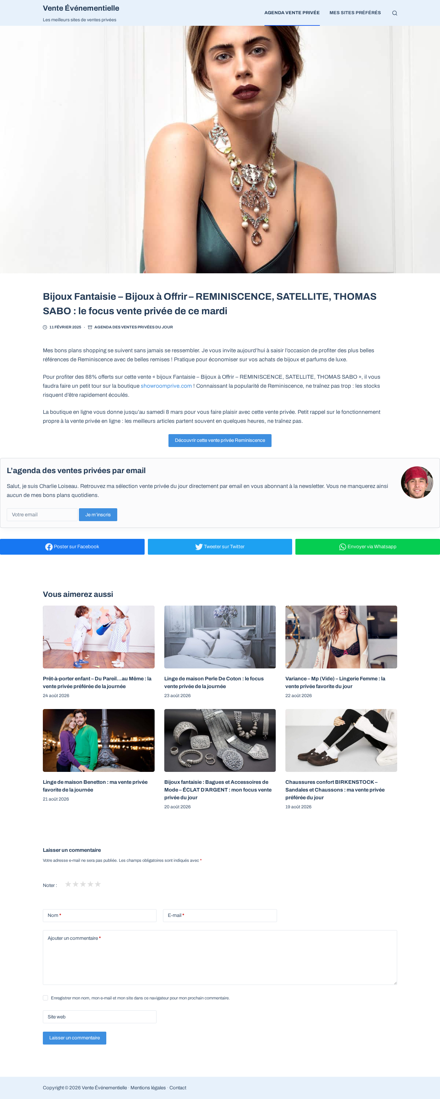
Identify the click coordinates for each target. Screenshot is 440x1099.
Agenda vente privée (292, 12)
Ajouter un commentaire (74, 938)
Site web (57, 1016)
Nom (54, 915)
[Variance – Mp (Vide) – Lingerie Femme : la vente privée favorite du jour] (341, 637)
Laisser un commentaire (74, 1037)
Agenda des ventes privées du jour (133, 327)
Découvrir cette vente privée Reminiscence (220, 440)
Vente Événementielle (81, 8)
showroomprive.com (166, 386)
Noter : (50, 885)
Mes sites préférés (355, 12)
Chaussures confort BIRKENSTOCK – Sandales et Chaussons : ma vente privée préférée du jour (335, 789)
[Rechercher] (394, 13)
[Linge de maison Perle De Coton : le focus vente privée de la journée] (220, 637)
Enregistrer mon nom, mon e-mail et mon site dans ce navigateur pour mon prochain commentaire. (140, 998)
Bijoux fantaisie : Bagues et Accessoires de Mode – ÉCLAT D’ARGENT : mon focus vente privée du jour (218, 789)
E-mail (176, 915)
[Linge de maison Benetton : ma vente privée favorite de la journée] (99, 740)
